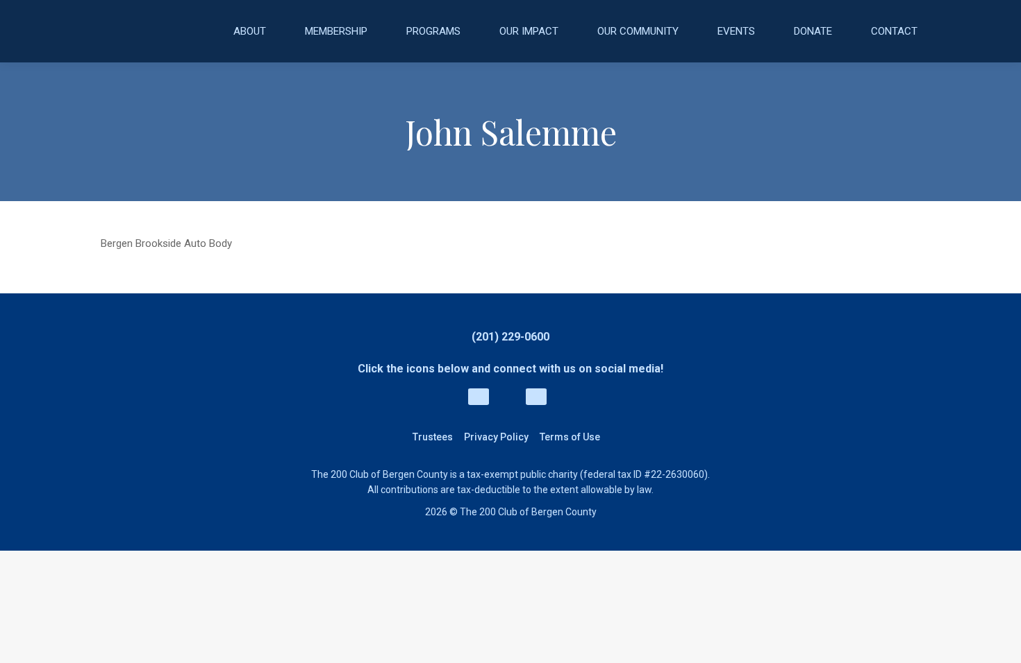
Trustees (433, 436)
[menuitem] (250, 31)
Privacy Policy (496, 436)
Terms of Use (570, 436)
